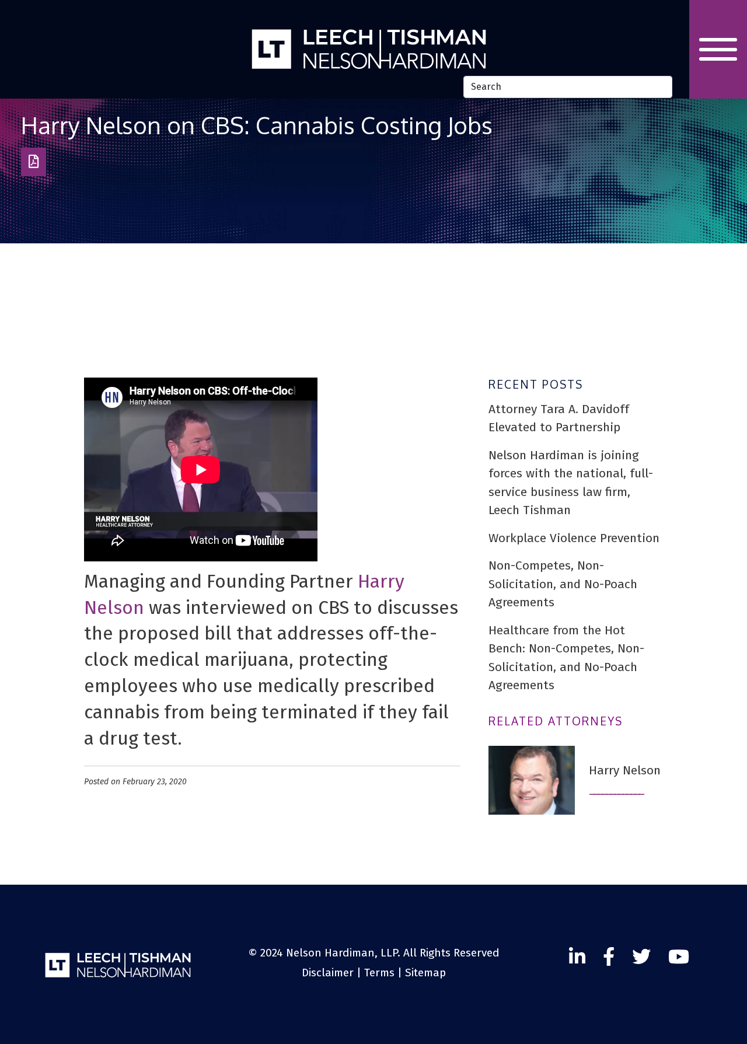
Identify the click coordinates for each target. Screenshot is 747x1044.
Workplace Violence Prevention (573, 538)
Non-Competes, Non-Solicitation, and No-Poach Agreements (562, 584)
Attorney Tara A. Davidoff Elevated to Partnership (558, 418)
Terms (379, 972)
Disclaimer (328, 972)
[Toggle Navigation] (718, 49)
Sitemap (425, 972)
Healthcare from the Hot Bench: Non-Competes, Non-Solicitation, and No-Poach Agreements (566, 658)
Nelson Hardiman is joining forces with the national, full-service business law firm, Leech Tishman (570, 483)
